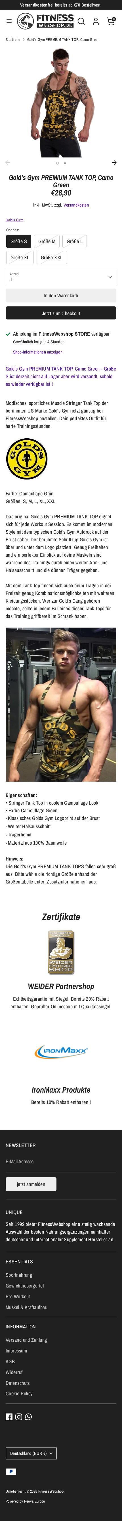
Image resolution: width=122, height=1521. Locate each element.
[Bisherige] (7, 162)
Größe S (18, 241)
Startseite (13, 39)
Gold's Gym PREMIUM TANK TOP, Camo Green (63, 39)
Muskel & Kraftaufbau (26, 1307)
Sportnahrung (19, 1274)
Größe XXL (52, 257)
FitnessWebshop (51, 1491)
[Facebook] (9, 1416)
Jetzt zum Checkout (61, 313)
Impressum (16, 1350)
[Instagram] (18, 1416)
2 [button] (65, 163)
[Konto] (96, 19)
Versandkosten (76, 205)
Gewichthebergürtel (25, 1285)
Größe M (46, 241)
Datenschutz (18, 1383)
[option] (61, 102)
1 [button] (57, 163)
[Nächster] (114, 162)
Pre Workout (18, 1296)
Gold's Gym (15, 219)
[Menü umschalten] (8, 21)
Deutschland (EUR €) (28, 1453)
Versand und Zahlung (26, 1339)
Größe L (75, 241)
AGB (10, 1361)
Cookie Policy (19, 1393)
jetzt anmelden (31, 1184)
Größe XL (20, 257)
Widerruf (14, 1372)
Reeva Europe (34, 1501)
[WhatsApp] (28, 1416)
